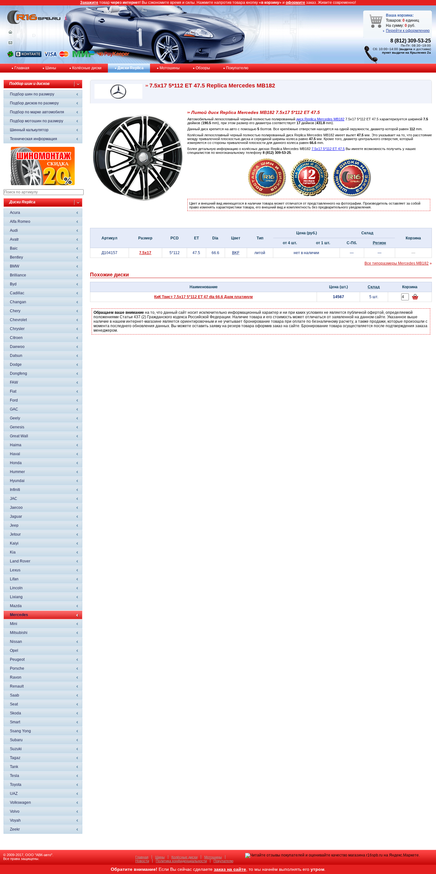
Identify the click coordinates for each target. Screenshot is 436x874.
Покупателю (237, 68)
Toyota (15, 784)
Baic (14, 248)
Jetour (15, 534)
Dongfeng (18, 373)
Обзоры (203, 68)
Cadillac (17, 293)
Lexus (15, 570)
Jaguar (16, 516)
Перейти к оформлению (408, 30)
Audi (14, 230)
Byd (13, 284)
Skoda (15, 713)
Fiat (13, 391)
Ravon (15, 677)
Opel (14, 650)
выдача (406, 49)
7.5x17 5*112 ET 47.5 (328, 149)
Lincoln (16, 588)
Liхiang (16, 597)
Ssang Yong (20, 731)
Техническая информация (33, 139)
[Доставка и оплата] (267, 195)
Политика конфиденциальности (181, 861)
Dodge (16, 364)
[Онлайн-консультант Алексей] (10, 56)
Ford (14, 400)
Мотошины (170, 68)
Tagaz (15, 758)
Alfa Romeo (20, 221)
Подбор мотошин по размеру (36, 121)
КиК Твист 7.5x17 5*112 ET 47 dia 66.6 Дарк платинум (203, 297)
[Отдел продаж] (10, 44)
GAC (14, 409)
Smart (15, 722)
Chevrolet (18, 320)
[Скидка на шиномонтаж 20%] (43, 184)
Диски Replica (130, 68)
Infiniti (15, 489)
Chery (15, 311)
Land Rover (20, 561)
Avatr (14, 239)
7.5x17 (145, 253)
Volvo (14, 811)
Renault (17, 686)
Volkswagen (20, 802)
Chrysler (17, 329)
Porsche (17, 668)
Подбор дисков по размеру (34, 103)
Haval (15, 454)
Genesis (17, 427)
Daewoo (17, 346)
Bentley (16, 257)
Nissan (16, 641)
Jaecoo (16, 507)
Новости (142, 861)
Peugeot (17, 659)
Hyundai (17, 480)
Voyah (15, 820)
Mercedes (19, 615)
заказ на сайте (230, 869)
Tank (14, 767)
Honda (16, 463)
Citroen (16, 337)
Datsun (16, 355)
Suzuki (16, 749)
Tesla (14, 775)
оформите (295, 2)
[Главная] (10, 33)
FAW (14, 382)
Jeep (14, 525)
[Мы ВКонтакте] (28, 56)
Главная (21, 68)
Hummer (17, 472)
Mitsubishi (18, 632)
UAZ (14, 793)
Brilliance (18, 275)
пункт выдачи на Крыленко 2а (406, 52)
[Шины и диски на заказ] (352, 195)
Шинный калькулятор (29, 130)
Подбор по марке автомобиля (37, 112)
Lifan (14, 579)
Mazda (16, 606)
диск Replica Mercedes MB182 (320, 119)
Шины (50, 68)
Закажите (89, 2)
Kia (13, 552)
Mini (13, 624)
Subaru (16, 740)
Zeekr (15, 829)
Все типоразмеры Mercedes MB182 (397, 263)
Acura (15, 212)
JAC (13, 498)
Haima (15, 445)
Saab (14, 695)
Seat (14, 704)
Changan (18, 302)
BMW (14, 266)
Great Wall (19, 436)
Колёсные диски (86, 68)
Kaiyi (14, 543)
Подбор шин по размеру (32, 94)
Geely (15, 418)
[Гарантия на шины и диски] (309, 195)
